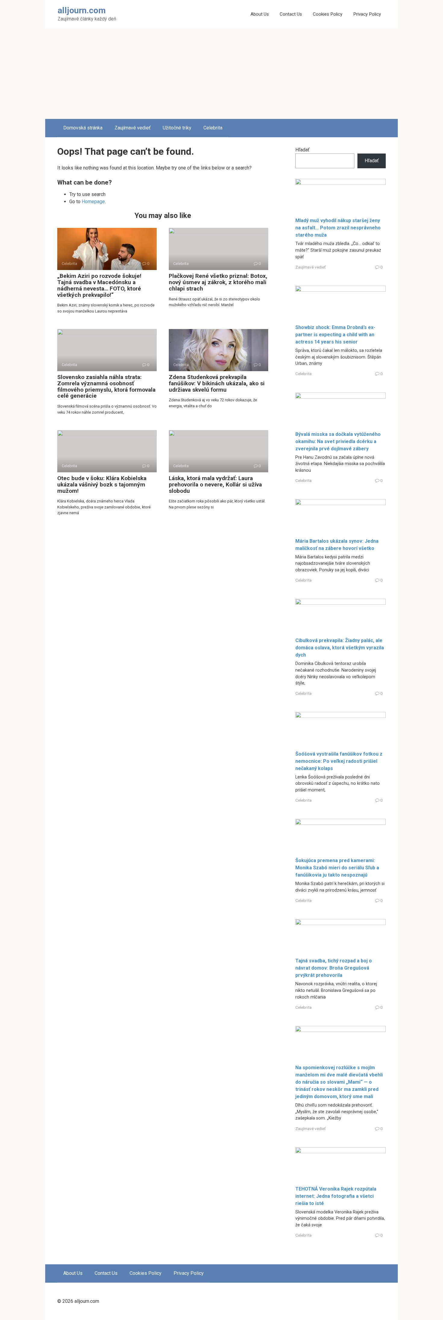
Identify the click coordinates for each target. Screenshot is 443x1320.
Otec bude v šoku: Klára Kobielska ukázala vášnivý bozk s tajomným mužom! (101, 484)
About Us (259, 14)
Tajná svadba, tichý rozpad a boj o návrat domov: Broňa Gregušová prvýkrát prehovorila (333, 968)
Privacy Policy (367, 14)
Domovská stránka (82, 128)
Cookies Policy (327, 14)
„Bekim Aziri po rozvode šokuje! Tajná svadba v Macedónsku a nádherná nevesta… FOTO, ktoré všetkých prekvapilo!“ (99, 285)
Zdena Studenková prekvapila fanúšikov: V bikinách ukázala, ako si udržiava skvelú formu (217, 383)
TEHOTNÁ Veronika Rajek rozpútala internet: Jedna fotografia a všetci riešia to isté (335, 1196)
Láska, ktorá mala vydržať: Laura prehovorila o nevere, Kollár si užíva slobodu (215, 484)
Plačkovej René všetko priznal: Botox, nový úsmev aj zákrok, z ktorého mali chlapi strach (218, 282)
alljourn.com (82, 10)
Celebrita (212, 128)
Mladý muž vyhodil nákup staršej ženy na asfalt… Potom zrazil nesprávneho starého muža (338, 228)
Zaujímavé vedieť (133, 128)
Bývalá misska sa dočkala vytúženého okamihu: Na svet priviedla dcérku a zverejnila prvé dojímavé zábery (338, 441)
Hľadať (302, 150)
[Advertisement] (221, 74)
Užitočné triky (177, 128)
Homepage (93, 201)
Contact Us (291, 14)
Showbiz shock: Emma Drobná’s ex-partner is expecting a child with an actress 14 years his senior (335, 335)
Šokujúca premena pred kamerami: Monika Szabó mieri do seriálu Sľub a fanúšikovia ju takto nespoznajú (337, 868)
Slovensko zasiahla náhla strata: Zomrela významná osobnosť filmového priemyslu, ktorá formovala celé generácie (106, 386)
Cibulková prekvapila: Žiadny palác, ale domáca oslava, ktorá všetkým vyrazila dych (339, 648)
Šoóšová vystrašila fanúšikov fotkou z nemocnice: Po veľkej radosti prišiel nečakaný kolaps (338, 761)
